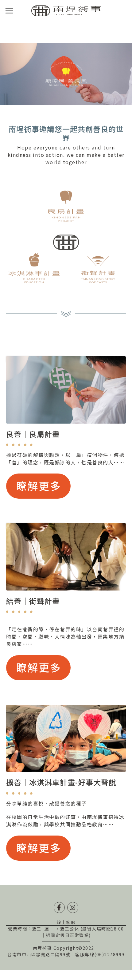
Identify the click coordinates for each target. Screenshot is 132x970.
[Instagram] (72, 907)
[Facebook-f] (59, 907)
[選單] (9, 10)
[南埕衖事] (66, 11)
